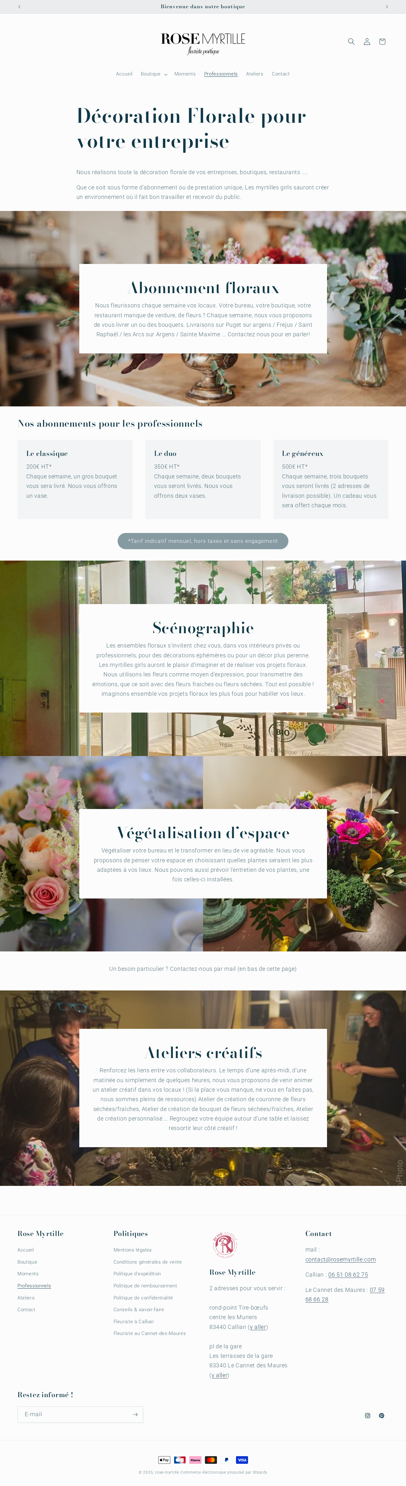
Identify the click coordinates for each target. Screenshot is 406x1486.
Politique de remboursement (145, 1286)
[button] (153, 74)
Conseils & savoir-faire (139, 1309)
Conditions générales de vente (148, 1262)
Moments (28, 1274)
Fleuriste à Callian (134, 1322)
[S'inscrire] (135, 1414)
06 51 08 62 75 (348, 1275)
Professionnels (34, 1286)
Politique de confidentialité (143, 1298)
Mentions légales (133, 1250)
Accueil (25, 1250)
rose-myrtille (167, 1472)
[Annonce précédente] (19, 6)
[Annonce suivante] (387, 6)
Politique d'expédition (137, 1274)
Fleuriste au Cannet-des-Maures (150, 1334)
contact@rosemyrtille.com (340, 1259)
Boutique (27, 1262)
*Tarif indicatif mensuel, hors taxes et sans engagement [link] (203, 541)
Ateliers (26, 1298)
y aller (258, 1327)
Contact (26, 1309)
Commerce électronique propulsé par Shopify (223, 1472)
